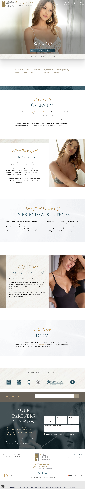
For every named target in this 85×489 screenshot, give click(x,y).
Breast (36, 56)
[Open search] (74, 3)
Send (76, 396)
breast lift (18, 112)
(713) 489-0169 (67, 2)
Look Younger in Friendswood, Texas (36, 112)
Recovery (24, 88)
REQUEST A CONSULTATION (63, 4)
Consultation (76, 88)
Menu (81, 3)
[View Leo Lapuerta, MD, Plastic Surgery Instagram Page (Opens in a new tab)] (38, 473)
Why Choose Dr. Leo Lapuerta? (56, 88)
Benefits (38, 88)
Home (31, 56)
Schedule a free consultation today (37, 344)
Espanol (82, 4)
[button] (78, 2)
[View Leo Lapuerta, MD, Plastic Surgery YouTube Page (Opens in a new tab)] (46, 473)
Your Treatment (8, 88)
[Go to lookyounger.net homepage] (17, 4)
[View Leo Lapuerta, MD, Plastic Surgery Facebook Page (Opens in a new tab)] (42, 473)
